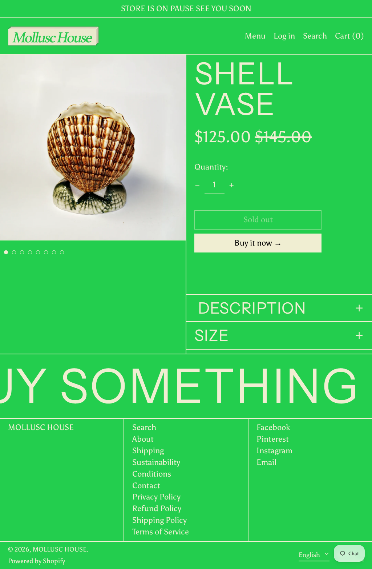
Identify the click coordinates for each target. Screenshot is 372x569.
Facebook (273, 427)
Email (266, 462)
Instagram (274, 450)
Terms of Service (160, 532)
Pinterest (272, 439)
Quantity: (211, 167)
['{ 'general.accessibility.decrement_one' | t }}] (197, 185)
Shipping (148, 450)
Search (144, 427)
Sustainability (156, 462)
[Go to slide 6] (46, 252)
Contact (146, 485)
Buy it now (253, 243)
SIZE (211, 335)
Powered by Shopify (36, 561)
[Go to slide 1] (6, 252)
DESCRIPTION (250, 308)
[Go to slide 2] (14, 252)
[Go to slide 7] (54, 252)
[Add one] (232, 185)
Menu (255, 36)
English (310, 555)
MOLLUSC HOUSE (41, 427)
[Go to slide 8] (62, 252)
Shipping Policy (159, 520)
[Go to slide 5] (38, 252)
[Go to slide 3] (22, 252)
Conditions (151, 474)
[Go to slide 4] (30, 252)
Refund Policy (156, 508)
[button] (315, 36)
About (143, 439)
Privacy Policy (156, 497)
